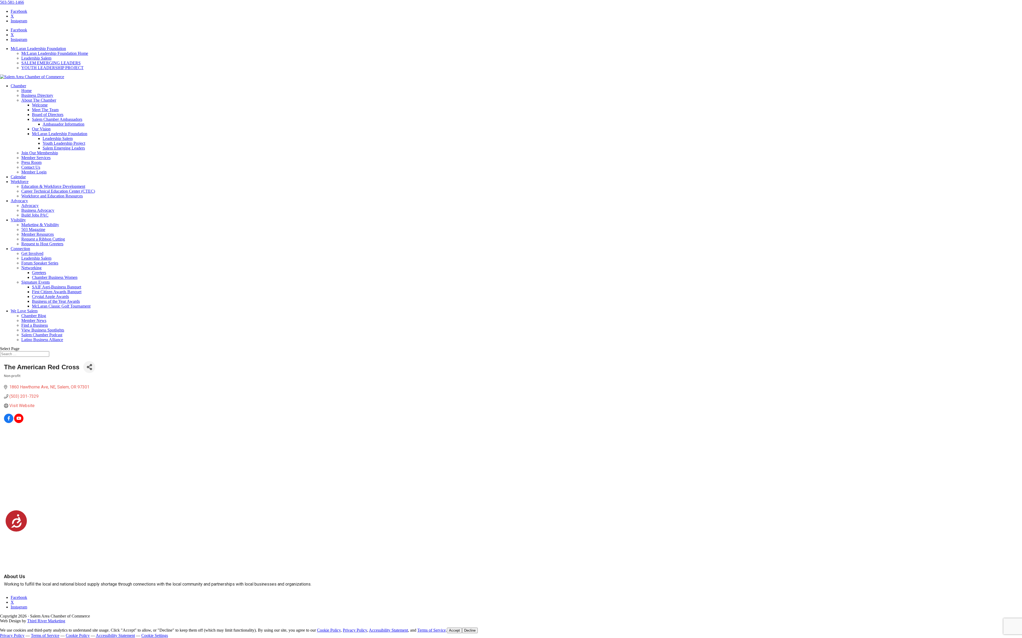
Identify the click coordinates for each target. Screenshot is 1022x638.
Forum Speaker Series (39, 263)
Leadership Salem (36, 58)
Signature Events (35, 282)
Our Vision (41, 129)
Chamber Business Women (54, 277)
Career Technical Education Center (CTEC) (58, 191)
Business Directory (37, 95)
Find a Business (34, 325)
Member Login (34, 172)
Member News (33, 320)
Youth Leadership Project (64, 143)
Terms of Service (431, 630)
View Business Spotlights (42, 330)
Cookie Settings (154, 635)
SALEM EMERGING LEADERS (51, 63)
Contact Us (30, 167)
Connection (20, 248)
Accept (454, 630)
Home (26, 90)
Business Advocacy (37, 210)
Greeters (39, 272)
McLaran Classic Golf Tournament (61, 306)
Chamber (18, 86)
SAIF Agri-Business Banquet (56, 287)
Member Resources (37, 234)
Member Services (36, 157)
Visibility (18, 220)
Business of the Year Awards (56, 301)
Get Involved (32, 253)
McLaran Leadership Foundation (38, 48)
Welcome (40, 105)
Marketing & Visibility (40, 224)
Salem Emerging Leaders (64, 148)
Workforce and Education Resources (52, 196)
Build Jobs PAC (34, 215)
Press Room (31, 162)
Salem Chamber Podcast (41, 335)
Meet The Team (45, 109)
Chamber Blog (33, 315)
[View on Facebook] (8, 421)
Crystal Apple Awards (50, 296)
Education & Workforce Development (53, 186)
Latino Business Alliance (42, 339)
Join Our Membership (39, 153)
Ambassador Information (63, 124)
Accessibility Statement (388, 630)
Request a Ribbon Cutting (43, 239)
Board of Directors (47, 114)
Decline (470, 630)
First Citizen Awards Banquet (56, 291)
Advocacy (19, 200)
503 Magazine (33, 229)
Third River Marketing (46, 621)
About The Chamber (38, 100)
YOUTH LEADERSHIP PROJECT (52, 67)
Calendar (18, 177)
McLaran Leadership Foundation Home (54, 53)
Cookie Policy (329, 630)
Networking (31, 268)
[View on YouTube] (18, 421)
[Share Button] (89, 367)
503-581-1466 (12, 2)
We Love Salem (24, 311)
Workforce (19, 181)
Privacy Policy (355, 630)
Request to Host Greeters (42, 244)
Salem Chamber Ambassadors (57, 119)
